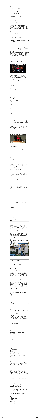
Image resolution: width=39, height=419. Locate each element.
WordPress (37, 417)
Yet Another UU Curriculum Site (7, 411)
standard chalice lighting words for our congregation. (17, 18)
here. (12, 35)
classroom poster (17, 290)
